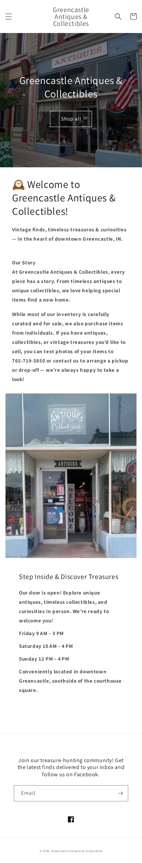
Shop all (71, 118)
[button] (8, 16)
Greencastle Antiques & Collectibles (77, 851)
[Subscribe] (120, 793)
